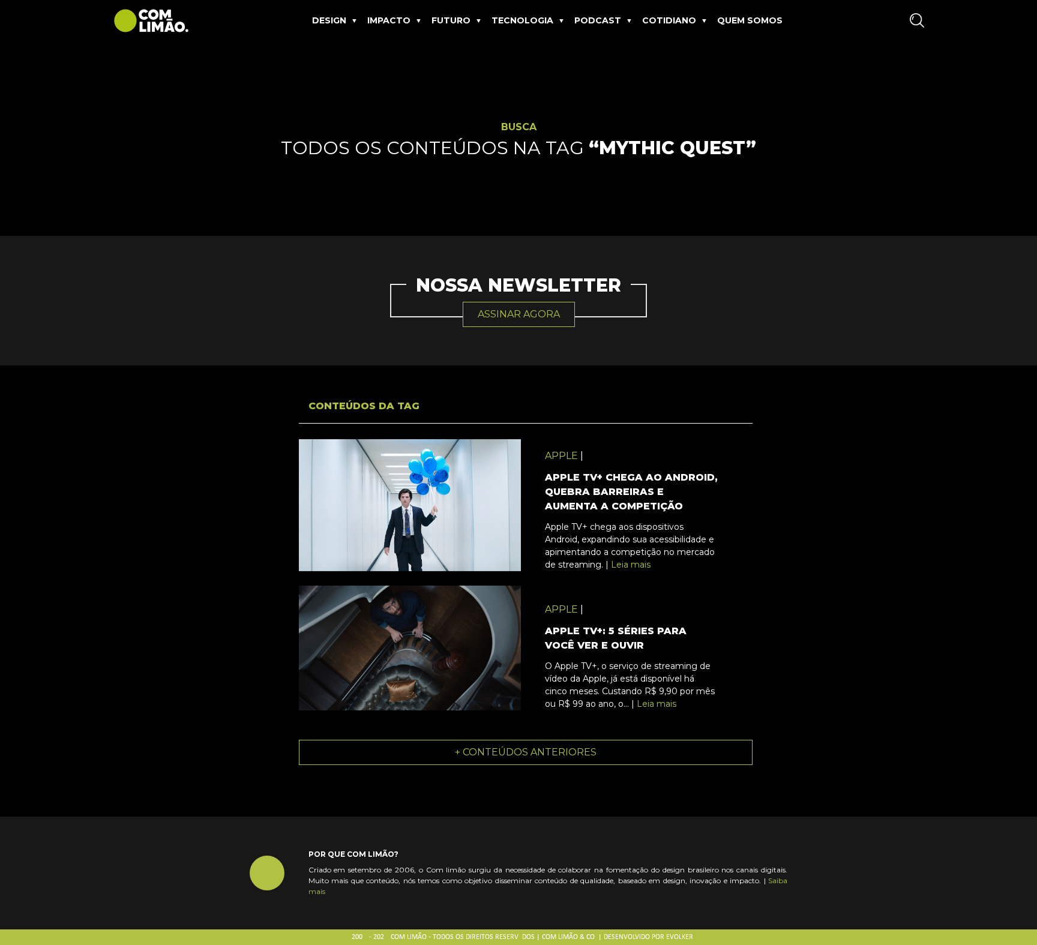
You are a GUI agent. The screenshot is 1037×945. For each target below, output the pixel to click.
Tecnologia (522, 20)
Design (329, 20)
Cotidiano (669, 20)
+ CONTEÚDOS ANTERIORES (526, 752)
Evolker (679, 937)
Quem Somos (750, 20)
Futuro (450, 20)
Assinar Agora (519, 314)
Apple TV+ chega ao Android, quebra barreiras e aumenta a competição (631, 492)
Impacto (388, 20)
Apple (561, 455)
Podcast (597, 20)
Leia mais (631, 564)
